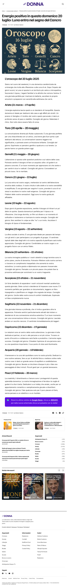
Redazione (25, 536)
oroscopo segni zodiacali (12, 11)
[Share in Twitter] (56, 413)
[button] (3, 4)
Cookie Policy (26, 548)
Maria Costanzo (42, 539)
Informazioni (26, 533)
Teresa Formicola (42, 551)
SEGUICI (54, 400)
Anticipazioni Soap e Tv (41, 439)
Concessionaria (39, 578)
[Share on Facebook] (53, 413)
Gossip (37, 446)
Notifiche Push (26, 542)
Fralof (39, 555)
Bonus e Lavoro (39, 441)
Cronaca (15, 428)
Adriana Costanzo (42, 536)
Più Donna (20, 527)
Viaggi (36, 461)
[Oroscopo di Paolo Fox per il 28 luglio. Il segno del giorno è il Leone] (55, 486)
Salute (36, 456)
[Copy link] (63, 413)
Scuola (37, 458)
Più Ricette (26, 527)
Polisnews (14, 527)
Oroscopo (4, 24)
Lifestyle (37, 449)
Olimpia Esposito (42, 548)
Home (3, 11)
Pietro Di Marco (41, 545)
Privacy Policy (26, 545)
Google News (37, 400)
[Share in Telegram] (59, 413)
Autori (39, 533)
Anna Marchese (42, 542)
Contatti (24, 539)
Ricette (37, 454)
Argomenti (5, 533)
